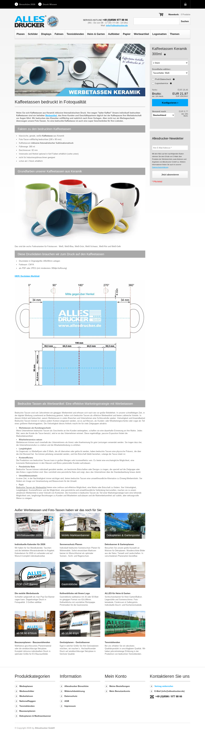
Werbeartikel (141, 34)
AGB (66, 701)
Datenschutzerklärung (160, 167)
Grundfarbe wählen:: (161, 69)
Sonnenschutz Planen (71, 544)
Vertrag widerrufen (163, 686)
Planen (21, 34)
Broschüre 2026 (27, 4)
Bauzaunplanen (27, 711)
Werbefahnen (26, 696)
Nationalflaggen (27, 701)
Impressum (70, 706)
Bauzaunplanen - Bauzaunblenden (32, 642)
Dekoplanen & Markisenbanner (35, 716)
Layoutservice (163, 83)
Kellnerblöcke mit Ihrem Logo (75, 593)
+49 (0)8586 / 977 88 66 (168, 696)
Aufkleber (114, 34)
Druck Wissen (50, 4)
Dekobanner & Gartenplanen (119, 544)
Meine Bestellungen (119, 686)
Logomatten (159, 34)
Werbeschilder (26, 691)
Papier (127, 34)
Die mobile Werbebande (27, 593)
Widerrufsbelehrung (74, 691)
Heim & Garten (96, 34)
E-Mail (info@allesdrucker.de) (169, 691)
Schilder (33, 34)
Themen (174, 34)
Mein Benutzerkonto (119, 691)
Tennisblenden (75, 34)
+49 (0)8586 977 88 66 (115, 19)
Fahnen (59, 34)
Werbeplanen (26, 686)
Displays (46, 34)
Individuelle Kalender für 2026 (30, 544)
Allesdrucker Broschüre (76, 686)
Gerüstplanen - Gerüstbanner (75, 642)
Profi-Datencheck (165, 79)
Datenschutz (70, 696)
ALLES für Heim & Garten (117, 593)
